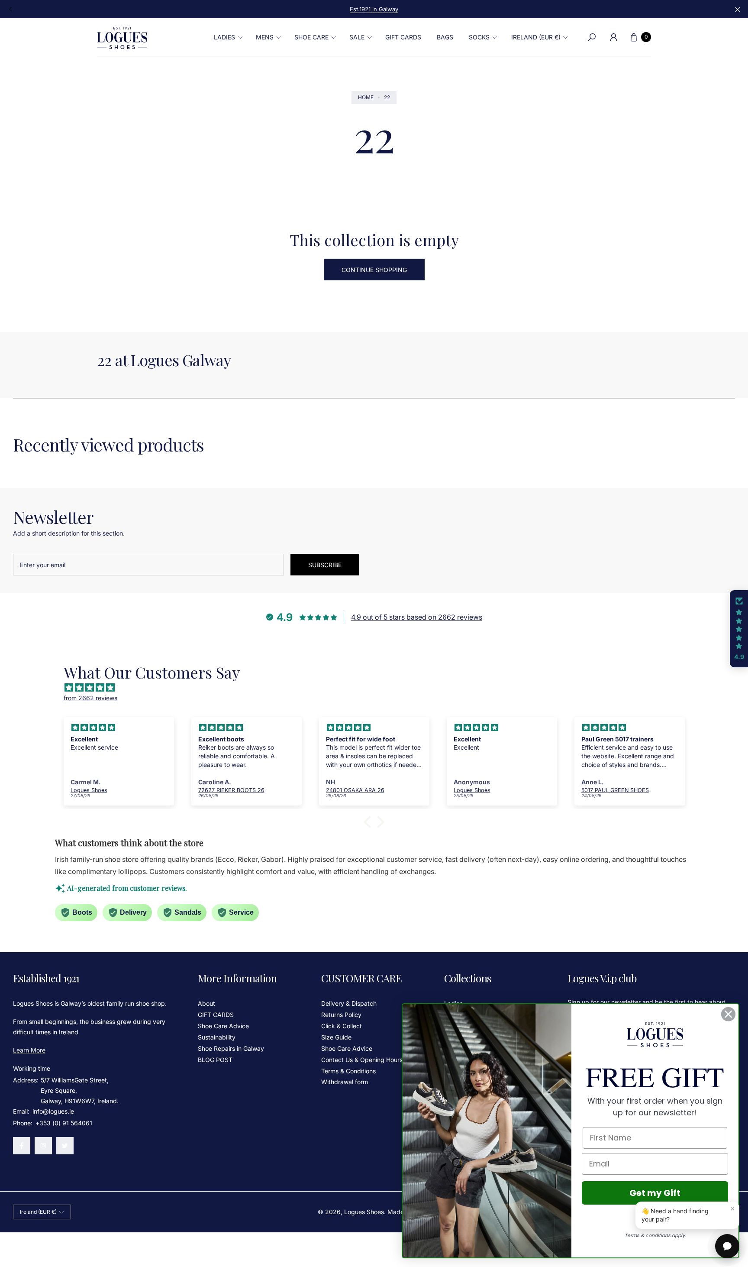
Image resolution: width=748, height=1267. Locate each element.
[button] (227, 37)
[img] (378, 687)
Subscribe (325, 565)
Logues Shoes (364, 1211)
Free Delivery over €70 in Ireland (374, 9)
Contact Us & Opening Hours (362, 1059)
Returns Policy (341, 1014)
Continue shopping (374, 269)
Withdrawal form (344, 1081)
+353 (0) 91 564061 (63, 1123)
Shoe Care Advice (223, 1026)
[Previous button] (10, 9)
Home (366, 97)
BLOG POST (215, 1059)
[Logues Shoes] (122, 37)
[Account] (613, 37)
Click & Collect (341, 1026)
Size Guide (336, 1037)
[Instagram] (43, 1145)
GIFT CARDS (216, 1014)
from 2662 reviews (90, 698)
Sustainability (216, 1037)
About (206, 1003)
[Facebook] (21, 1145)
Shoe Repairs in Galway (231, 1048)
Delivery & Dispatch (349, 1003)
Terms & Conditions (348, 1071)
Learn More (29, 1050)
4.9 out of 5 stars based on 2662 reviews (416, 617)
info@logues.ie (52, 1111)
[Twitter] (65, 1145)
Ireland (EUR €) (536, 37)
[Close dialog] (728, 1014)
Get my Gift (654, 1193)
